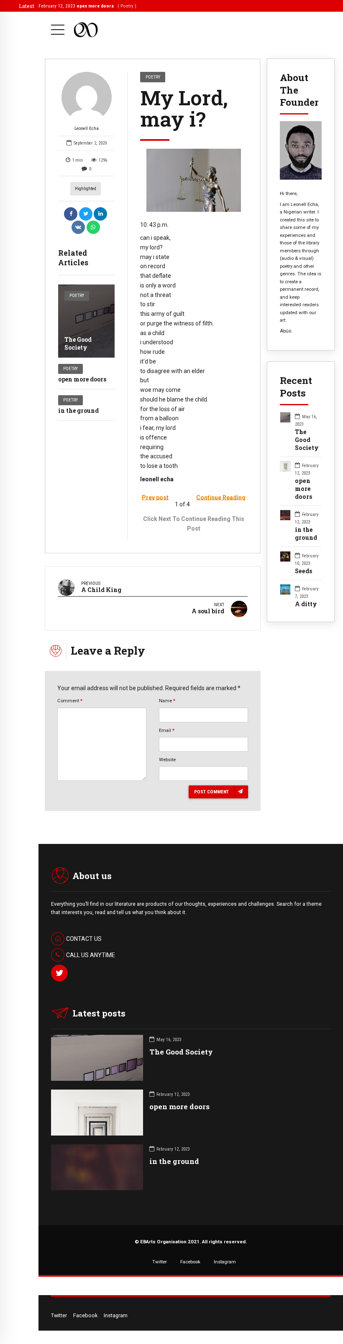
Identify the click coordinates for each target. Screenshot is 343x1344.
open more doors (82, 379)
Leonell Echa (86, 128)
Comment (69, 701)
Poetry (76, 295)
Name (167, 701)
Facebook (190, 1262)
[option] (193, 180)
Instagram (225, 1262)
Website (167, 759)
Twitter (159, 1262)
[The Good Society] (86, 321)
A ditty (306, 604)
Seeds (303, 571)
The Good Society (78, 343)
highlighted (85, 188)
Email (166, 730)
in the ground (78, 410)
